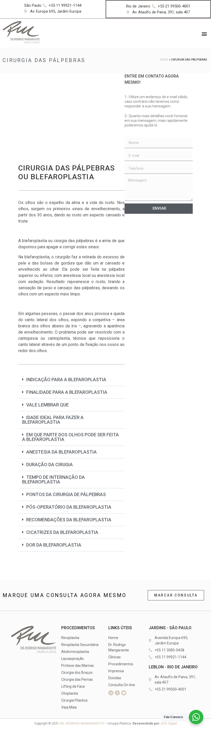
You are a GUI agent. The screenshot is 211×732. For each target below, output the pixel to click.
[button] (204, 33)
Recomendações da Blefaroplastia (68, 519)
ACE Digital (169, 723)
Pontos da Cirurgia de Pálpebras (66, 494)
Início (164, 59)
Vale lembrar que (47, 404)
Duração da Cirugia (49, 464)
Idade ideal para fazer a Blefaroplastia (53, 420)
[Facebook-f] (117, 692)
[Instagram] (110, 692)
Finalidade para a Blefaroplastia (66, 392)
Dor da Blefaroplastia (53, 545)
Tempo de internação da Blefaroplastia (53, 479)
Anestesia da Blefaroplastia (61, 452)
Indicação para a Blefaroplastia (66, 379)
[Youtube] (123, 692)
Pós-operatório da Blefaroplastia (68, 507)
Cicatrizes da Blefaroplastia (62, 532)
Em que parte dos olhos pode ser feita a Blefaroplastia (70, 437)
